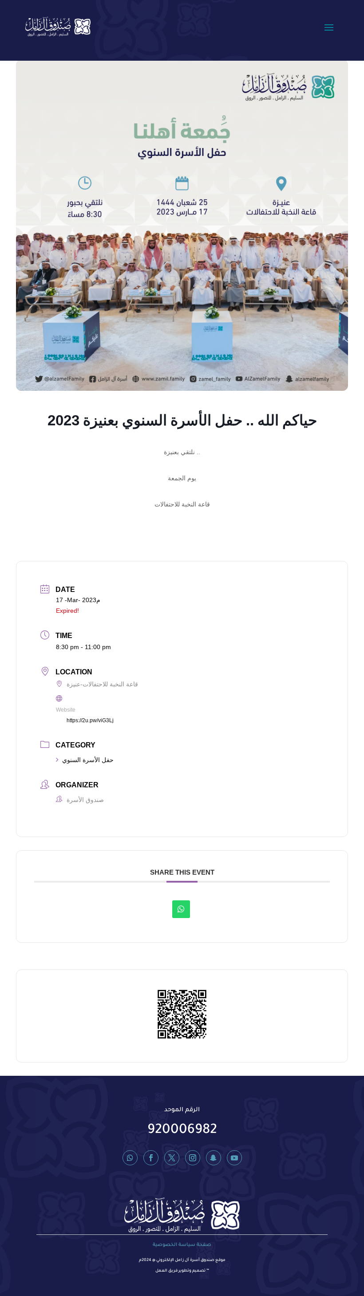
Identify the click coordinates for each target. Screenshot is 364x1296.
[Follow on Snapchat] (213, 1157)
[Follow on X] (171, 1157)
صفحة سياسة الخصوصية (182, 1245)
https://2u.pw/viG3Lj (90, 720)
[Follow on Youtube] (234, 1157)
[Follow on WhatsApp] (130, 1157)
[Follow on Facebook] (150, 1157)
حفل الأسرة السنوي (88, 759)
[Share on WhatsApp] (181, 909)
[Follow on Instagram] (192, 1157)
